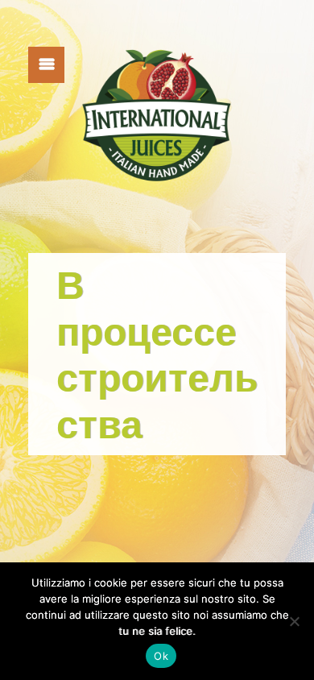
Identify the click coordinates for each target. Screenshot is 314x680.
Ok (161, 655)
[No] (294, 621)
